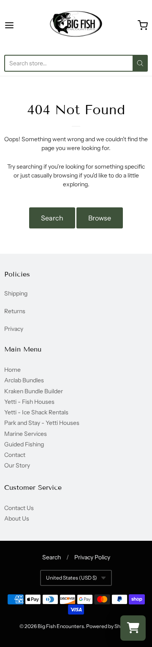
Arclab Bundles (24, 380)
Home (12, 369)
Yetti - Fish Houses (29, 401)
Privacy (13, 329)
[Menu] (18, 25)
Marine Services (25, 434)
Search (52, 218)
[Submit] (140, 63)
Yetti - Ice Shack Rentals (36, 412)
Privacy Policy (92, 557)
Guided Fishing (24, 444)
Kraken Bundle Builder (33, 391)
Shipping (15, 293)
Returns (14, 311)
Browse (99, 218)
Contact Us (19, 508)
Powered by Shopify (108, 626)
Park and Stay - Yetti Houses (41, 423)
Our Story (17, 465)
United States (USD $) (71, 578)
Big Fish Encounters (61, 626)
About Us (16, 518)
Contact (14, 455)
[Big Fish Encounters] (76, 25)
